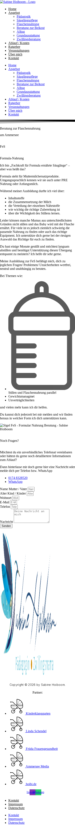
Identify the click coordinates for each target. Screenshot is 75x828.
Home (12, 9)
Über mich (15, 54)
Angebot (14, 12)
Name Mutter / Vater (14, 489)
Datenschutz (16, 808)
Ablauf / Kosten (18, 43)
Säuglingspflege (27, 20)
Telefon (5, 506)
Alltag (21, 31)
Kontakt (13, 58)
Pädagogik (24, 16)
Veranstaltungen (18, 50)
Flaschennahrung (28, 24)
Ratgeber (14, 47)
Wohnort (6, 498)
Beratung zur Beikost (31, 28)
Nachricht (7, 522)
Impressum (15, 804)
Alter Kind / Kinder (13, 493)
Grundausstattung (28, 35)
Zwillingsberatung (29, 39)
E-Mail (5, 502)
